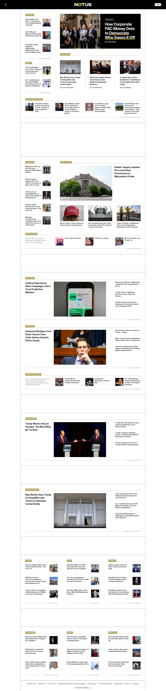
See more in (44, 58)
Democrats (109, 19)
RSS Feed (136, 683)
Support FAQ (118, 683)
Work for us (42, 683)
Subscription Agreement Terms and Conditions (72, 683)
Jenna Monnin (97, 87)
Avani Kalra (111, 42)
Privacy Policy (92, 683)
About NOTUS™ (31, 683)
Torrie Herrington (68, 87)
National (29, 15)
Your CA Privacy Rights (105, 683)
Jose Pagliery (126, 87)
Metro (28, 63)
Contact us (127, 683)
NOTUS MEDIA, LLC (85, 688)
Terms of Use (52, 683)
